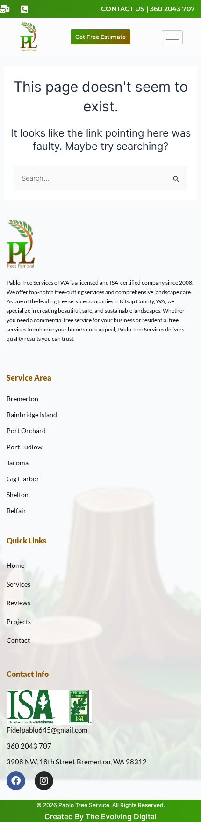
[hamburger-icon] (172, 37)
